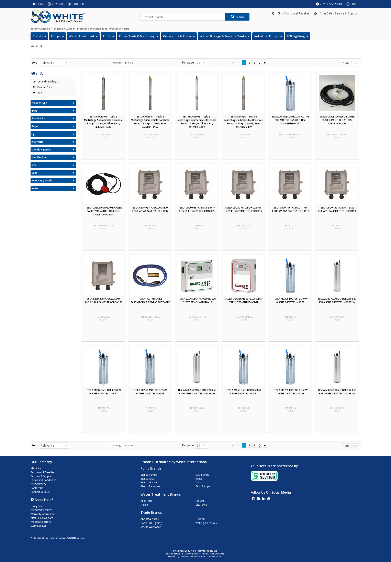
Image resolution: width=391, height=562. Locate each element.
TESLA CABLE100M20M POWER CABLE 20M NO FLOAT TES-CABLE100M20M (337, 120)
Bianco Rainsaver (150, 486)
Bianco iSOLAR (149, 482)
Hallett (144, 504)
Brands (38, 36)
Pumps (55, 36)
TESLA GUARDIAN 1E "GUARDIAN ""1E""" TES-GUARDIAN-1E (197, 300)
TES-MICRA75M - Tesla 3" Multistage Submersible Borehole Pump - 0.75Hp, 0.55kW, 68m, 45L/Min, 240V (243, 122)
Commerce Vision (213, 556)
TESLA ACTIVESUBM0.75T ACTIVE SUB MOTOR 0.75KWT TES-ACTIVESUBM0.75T (290, 120)
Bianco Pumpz (149, 474)
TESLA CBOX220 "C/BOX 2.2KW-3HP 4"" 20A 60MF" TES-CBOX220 (103, 300)
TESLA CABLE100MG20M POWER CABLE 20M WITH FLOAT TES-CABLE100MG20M (103, 211)
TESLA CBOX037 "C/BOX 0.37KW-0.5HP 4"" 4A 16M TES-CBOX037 (150, 209)
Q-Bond (200, 519)
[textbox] (183, 17)
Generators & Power (177, 36)
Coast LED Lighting (151, 523)
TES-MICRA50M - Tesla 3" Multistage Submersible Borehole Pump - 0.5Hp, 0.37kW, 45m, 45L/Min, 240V (197, 122)
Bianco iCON (148, 478)
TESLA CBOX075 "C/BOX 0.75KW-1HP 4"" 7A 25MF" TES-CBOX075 (243, 209)
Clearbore (201, 504)
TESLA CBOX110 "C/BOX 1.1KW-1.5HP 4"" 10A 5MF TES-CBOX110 (290, 209)
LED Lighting (296, 36)
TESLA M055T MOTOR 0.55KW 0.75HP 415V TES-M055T (243, 391)
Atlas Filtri (146, 501)
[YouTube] (268, 499)
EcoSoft (200, 501)
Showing (122, 62)
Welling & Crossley (206, 523)
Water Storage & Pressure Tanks (223, 36)
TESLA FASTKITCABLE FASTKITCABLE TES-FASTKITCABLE (150, 300)
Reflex (199, 478)
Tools (107, 36)
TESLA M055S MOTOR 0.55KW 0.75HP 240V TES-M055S (150, 391)
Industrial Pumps (266, 36)
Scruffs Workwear (151, 527)
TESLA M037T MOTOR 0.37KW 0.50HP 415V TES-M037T (103, 391)
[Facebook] (253, 499)
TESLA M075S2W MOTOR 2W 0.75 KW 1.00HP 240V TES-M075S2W (337, 391)
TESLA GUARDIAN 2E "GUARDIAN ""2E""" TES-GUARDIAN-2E (243, 300)
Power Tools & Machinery (137, 36)
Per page (188, 62)
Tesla (39, 92)
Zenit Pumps (203, 486)
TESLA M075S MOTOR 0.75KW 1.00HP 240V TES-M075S (290, 391)
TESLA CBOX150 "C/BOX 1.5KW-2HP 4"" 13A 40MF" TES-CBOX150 (337, 209)
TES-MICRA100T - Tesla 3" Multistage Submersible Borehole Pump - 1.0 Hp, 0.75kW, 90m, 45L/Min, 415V (150, 122)
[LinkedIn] (263, 499)
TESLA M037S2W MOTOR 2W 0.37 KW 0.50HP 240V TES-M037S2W (337, 300)
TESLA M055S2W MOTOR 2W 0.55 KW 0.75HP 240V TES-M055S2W (197, 391)
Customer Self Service (190, 556)
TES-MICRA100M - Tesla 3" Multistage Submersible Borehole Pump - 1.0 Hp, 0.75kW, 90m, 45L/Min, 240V (103, 122)
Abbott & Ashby (150, 519)
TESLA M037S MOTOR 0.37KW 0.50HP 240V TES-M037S (290, 300)
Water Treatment (81, 36)
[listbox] (54, 63)
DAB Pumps (202, 474)
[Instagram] (258, 499)
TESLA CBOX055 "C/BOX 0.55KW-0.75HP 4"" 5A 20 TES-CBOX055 (197, 209)
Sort (34, 62)
